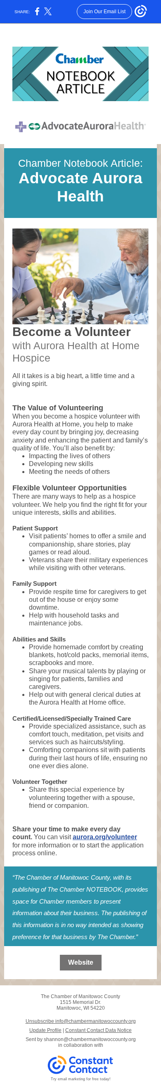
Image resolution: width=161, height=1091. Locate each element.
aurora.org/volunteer (105, 836)
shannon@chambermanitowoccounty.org (90, 1039)
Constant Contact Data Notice (98, 1030)
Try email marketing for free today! (81, 1079)
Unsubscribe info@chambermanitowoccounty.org (81, 1021)
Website (80, 962)
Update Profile (45, 1030)
